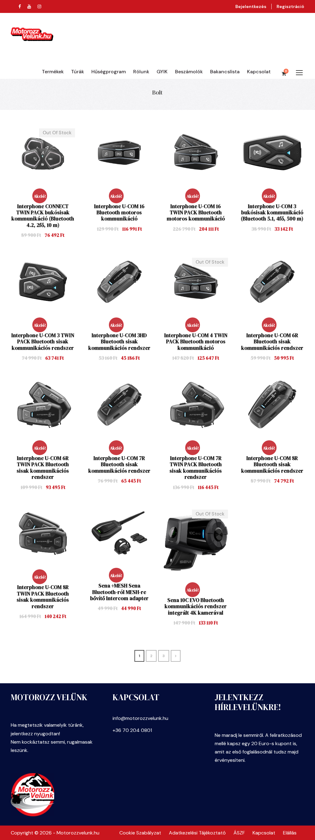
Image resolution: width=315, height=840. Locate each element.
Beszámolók (189, 71)
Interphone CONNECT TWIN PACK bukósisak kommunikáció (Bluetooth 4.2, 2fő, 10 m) (42, 216)
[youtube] (29, 6)
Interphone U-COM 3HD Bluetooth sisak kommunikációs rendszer (119, 342)
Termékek (53, 71)
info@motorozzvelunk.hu (140, 718)
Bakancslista (225, 71)
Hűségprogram (108, 71)
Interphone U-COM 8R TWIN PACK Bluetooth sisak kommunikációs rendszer (43, 597)
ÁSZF (239, 833)
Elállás (290, 833)
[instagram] (39, 6)
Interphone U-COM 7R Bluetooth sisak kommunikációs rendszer (119, 464)
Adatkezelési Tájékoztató (197, 833)
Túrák (77, 71)
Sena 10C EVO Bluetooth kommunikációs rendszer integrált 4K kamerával (196, 606)
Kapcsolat (259, 71)
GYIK (162, 71)
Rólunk (141, 71)
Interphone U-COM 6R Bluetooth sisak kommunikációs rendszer (272, 342)
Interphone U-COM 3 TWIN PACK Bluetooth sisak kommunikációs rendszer (42, 342)
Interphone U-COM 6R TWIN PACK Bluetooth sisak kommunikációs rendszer (43, 467)
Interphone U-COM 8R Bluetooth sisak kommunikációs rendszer (272, 464)
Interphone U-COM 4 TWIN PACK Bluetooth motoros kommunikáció (195, 342)
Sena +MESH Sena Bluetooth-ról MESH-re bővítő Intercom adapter (119, 592)
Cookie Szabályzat (140, 833)
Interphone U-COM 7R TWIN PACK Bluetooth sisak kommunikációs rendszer (195, 467)
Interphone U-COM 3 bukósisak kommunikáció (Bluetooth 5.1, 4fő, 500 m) (272, 213)
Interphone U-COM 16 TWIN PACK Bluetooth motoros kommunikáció (196, 213)
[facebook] (19, 6)
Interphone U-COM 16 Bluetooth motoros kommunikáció (119, 213)
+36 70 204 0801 (132, 730)
